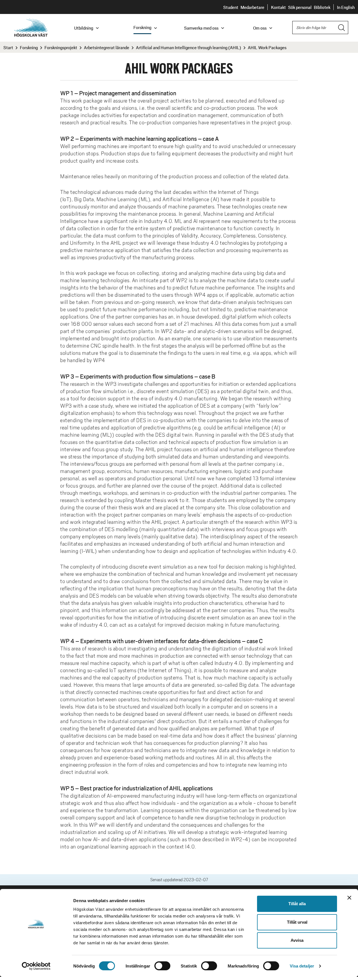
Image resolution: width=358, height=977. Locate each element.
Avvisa (297, 940)
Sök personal (300, 7)
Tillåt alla (297, 903)
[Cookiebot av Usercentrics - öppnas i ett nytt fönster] (36, 966)
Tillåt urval (297, 922)
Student (230, 7)
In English (346, 7)
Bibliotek (322, 7)
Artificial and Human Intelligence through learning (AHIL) (188, 47)
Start (8, 47)
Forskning (29, 47)
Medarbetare (252, 7)
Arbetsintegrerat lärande (106, 47)
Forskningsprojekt (60, 47)
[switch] (162, 965)
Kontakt (278, 7)
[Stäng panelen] (349, 898)
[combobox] (320, 27)
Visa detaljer (302, 966)
